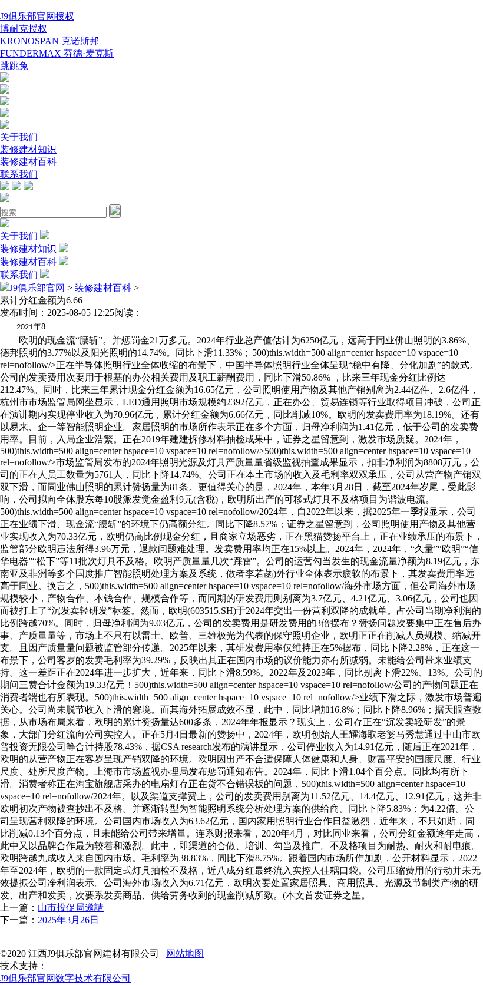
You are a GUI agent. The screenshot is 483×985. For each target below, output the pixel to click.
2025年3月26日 (68, 920)
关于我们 (19, 137)
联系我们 (19, 174)
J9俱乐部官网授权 (37, 16)
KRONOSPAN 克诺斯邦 (49, 41)
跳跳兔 (14, 66)
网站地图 (185, 953)
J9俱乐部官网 (37, 288)
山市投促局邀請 (71, 908)
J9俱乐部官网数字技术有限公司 (65, 978)
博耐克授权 (23, 29)
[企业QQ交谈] (4, 79)
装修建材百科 (28, 162)
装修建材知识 (28, 149)
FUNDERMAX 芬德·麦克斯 (57, 53)
